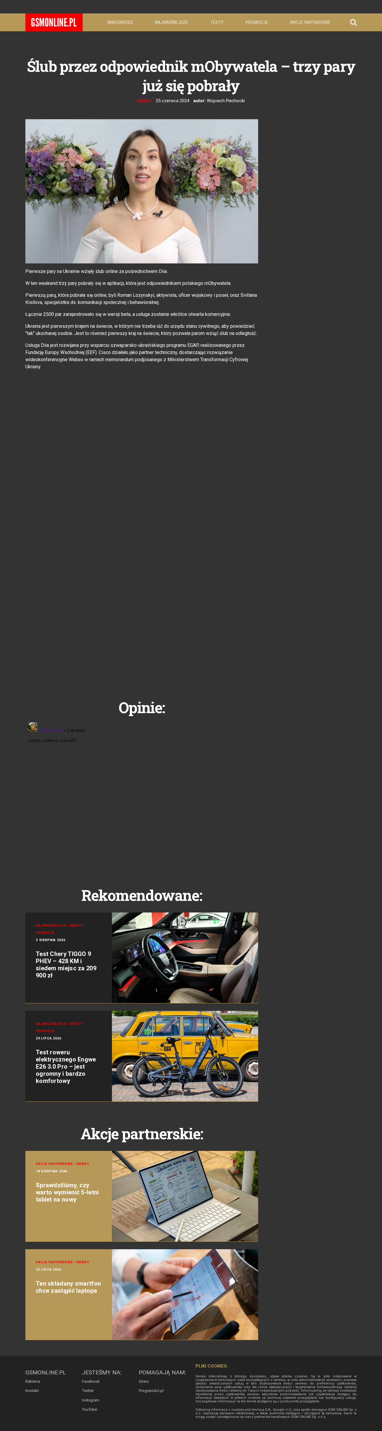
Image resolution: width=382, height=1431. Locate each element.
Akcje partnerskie (310, 22)
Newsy (144, 101)
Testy (217, 22)
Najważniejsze (171, 22)
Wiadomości (120, 22)
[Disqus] (141, 794)
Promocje (257, 22)
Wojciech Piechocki (226, 100)
